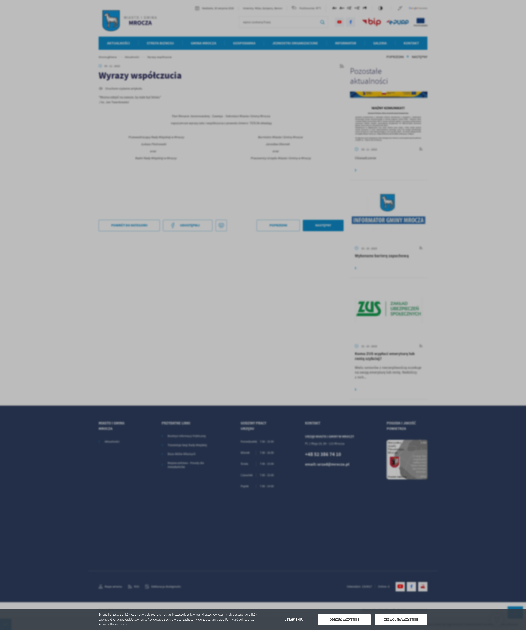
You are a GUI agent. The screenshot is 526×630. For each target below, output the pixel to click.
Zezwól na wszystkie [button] (401, 619)
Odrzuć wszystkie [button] (344, 619)
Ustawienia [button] (293, 619)
